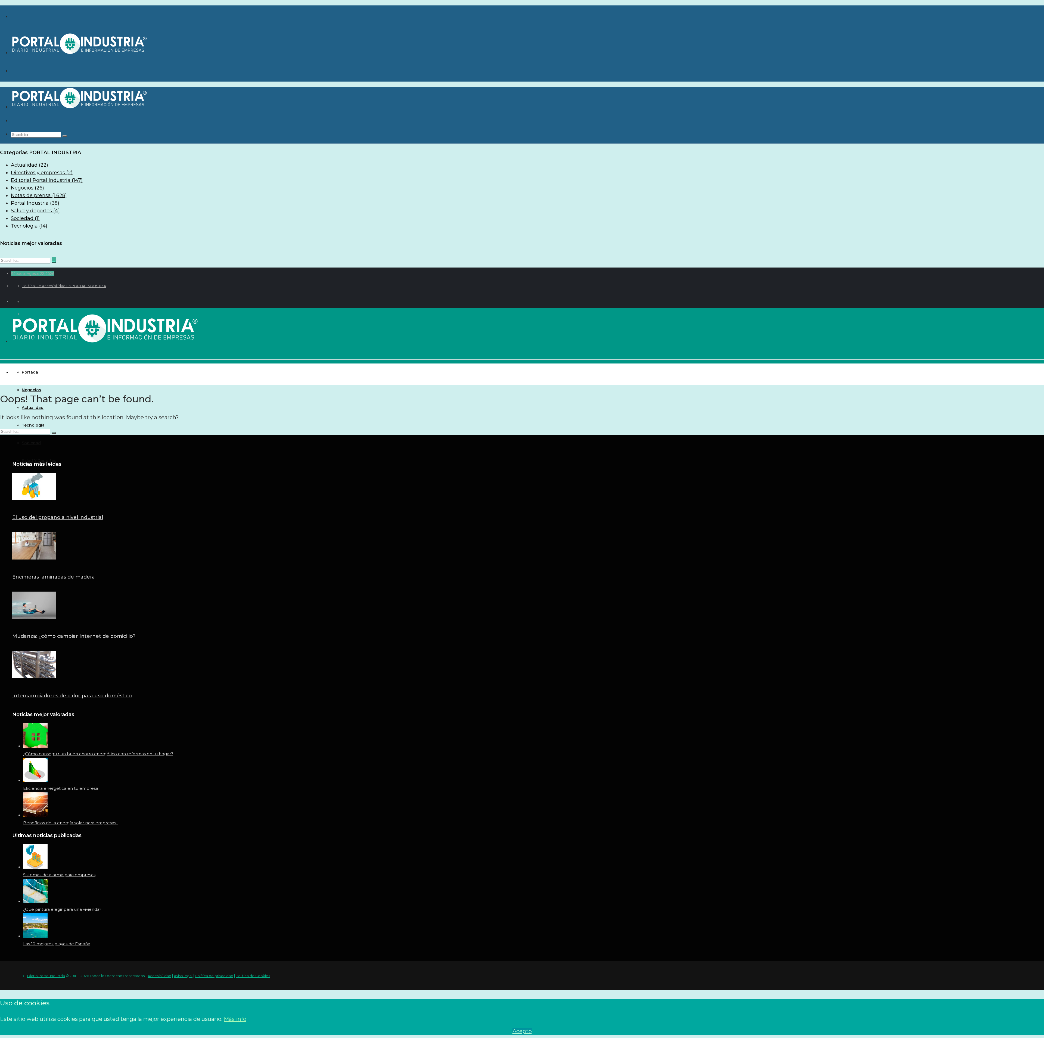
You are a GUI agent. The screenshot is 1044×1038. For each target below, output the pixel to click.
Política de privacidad (214, 976)
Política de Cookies (253, 976)
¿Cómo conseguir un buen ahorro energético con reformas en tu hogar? (98, 753)
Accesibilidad (159, 976)
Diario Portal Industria (46, 976)
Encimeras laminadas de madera (53, 577)
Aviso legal (183, 976)
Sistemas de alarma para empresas (59, 874)
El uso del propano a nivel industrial (57, 517)
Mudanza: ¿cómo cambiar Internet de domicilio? (73, 636)
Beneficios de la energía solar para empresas (70, 822)
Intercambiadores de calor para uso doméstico (72, 696)
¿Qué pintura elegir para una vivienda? (62, 909)
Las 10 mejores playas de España (56, 943)
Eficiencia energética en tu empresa (60, 788)
